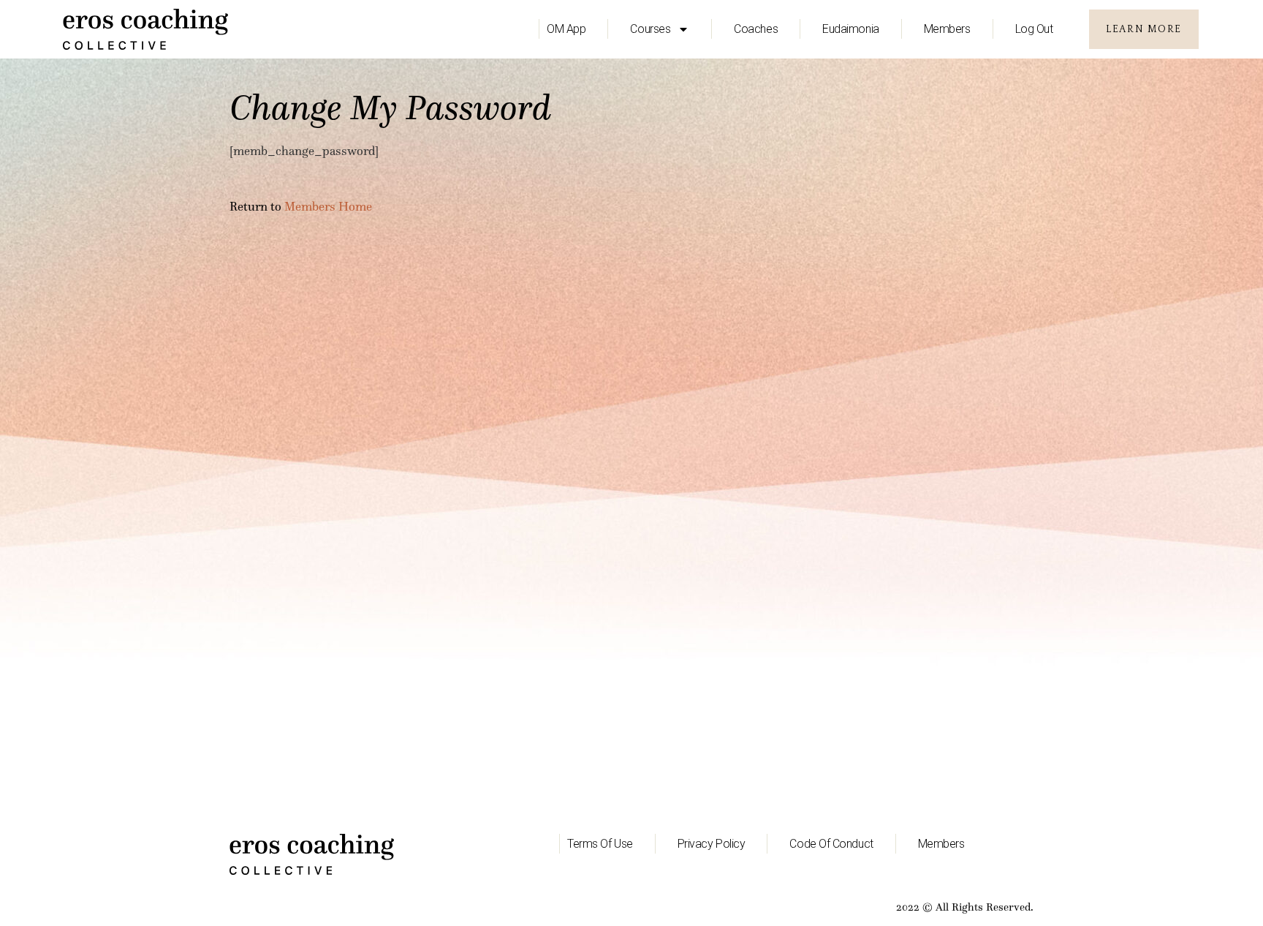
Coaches (756, 29)
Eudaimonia (850, 29)
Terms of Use (600, 844)
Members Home (328, 206)
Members (947, 29)
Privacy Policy (712, 844)
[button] (1143, 29)
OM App (566, 29)
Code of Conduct (831, 844)
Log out (1034, 29)
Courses (650, 29)
